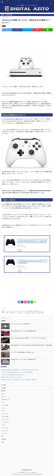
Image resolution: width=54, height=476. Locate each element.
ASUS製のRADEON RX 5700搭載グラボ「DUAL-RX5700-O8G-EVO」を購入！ (20, 369)
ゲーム (4, 307)
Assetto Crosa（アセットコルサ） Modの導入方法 (23, 359)
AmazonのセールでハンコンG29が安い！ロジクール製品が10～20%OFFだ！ (19, 379)
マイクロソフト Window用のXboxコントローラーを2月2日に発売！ (17, 372)
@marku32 (30, 206)
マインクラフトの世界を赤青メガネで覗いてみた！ (23, 352)
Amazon (19, 249)
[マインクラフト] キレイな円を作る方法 (20, 323)
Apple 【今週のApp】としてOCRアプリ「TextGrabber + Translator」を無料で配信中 (25, 312)
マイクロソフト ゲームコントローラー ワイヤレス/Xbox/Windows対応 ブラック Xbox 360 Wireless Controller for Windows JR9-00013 (32, 240)
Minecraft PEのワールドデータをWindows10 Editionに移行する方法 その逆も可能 (31, 345)
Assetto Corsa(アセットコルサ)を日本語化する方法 (23, 331)
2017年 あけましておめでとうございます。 (11, 377)
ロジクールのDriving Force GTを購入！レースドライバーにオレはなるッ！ (29, 338)
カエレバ (22, 245)
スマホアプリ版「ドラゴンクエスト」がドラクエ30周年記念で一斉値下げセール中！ (24, 311)
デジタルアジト (27, 470)
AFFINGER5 (39, 474)
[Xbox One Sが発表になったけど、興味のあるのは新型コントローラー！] (27, 30)
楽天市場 (19, 251)
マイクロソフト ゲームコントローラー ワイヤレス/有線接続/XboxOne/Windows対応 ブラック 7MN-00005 (32, 261)
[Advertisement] (27, 43)
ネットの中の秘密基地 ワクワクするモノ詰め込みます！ (27, 472)
